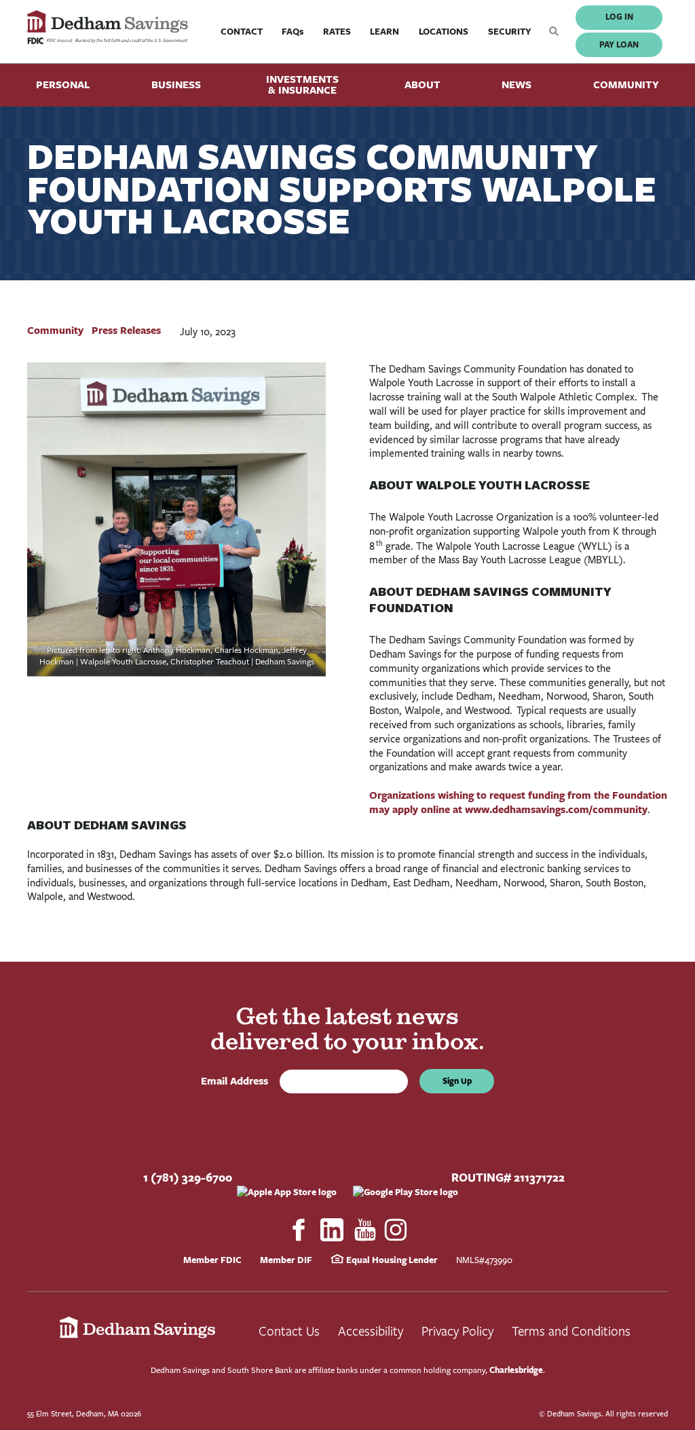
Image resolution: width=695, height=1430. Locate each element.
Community (626, 84)
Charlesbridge (516, 1370)
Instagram (396, 1230)
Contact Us (289, 1330)
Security (509, 31)
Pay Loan (619, 44)
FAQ (292, 31)
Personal (63, 84)
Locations (443, 31)
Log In (619, 16)
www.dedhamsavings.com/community (556, 809)
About (422, 84)
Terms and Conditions (571, 1330)
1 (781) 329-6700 (187, 1177)
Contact (242, 31)
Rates (337, 31)
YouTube (365, 1230)
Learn (384, 31)
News (516, 84)
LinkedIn (332, 1230)
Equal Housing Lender (391, 1260)
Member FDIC (212, 1260)
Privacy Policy (457, 1330)
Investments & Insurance (302, 85)
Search (550, 31)
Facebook (298, 1230)
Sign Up (457, 1081)
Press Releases (126, 330)
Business (176, 84)
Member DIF (286, 1260)
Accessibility (370, 1330)
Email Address (237, 1081)
